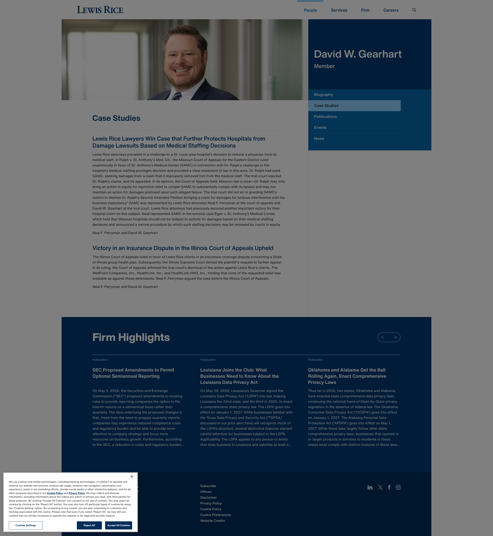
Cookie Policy (55, 493)
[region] (70, 502)
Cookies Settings (26, 525)
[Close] (131, 476)
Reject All (89, 525)
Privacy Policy (77, 493)
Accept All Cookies (118, 525)
